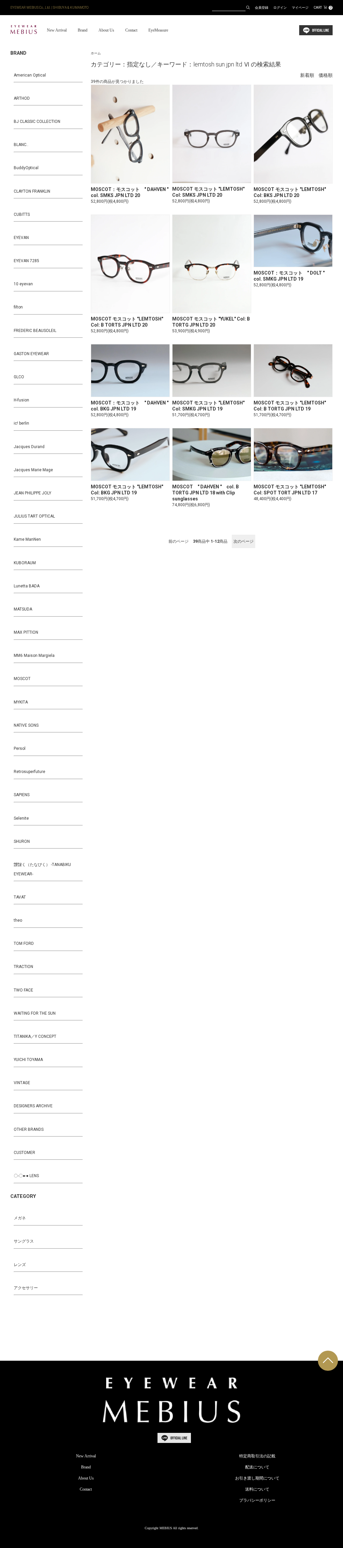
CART (323, 7)
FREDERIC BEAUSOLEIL (35, 330)
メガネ (20, 1218)
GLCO (19, 377)
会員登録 (261, 7)
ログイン (280, 7)
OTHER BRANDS (29, 1129)
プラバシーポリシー (257, 1500)
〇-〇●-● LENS (26, 1175)
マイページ (300, 7)
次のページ (243, 541)
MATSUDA (23, 609)
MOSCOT (22, 678)
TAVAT (20, 897)
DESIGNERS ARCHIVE (33, 1106)
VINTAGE (22, 1082)
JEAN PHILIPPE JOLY (32, 493)
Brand (82, 30)
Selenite (21, 818)
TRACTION (23, 966)
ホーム (96, 53)
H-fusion (21, 400)
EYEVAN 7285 (26, 260)
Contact (131, 30)
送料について (257, 1489)
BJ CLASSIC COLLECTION (37, 121)
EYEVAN (21, 237)
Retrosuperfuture (29, 771)
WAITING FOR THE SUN (35, 1013)
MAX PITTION (26, 632)
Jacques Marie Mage (33, 470)
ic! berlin (21, 423)
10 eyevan (23, 284)
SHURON (22, 841)
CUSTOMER (24, 1152)
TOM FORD (24, 943)
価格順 (326, 75)
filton (18, 307)
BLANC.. (21, 144)
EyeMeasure (158, 30)
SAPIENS (21, 794)
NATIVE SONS (26, 725)
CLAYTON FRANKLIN (32, 191)
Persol (19, 748)
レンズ (20, 1264)
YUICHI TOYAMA (28, 1059)
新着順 (307, 75)
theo (18, 920)
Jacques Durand (29, 446)
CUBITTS (22, 214)
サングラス (24, 1241)
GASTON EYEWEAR (31, 353)
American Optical (30, 75)
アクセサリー (26, 1288)
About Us (106, 30)
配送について (257, 1467)
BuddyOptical (26, 167)
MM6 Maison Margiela (34, 655)
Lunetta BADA (27, 586)
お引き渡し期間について (257, 1478)
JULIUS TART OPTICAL (34, 516)
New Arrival (57, 30)
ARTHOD (22, 98)
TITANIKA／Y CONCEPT (35, 1036)
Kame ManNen (27, 539)
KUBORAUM (25, 563)
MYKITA (21, 702)
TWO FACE (23, 990)
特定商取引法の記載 (257, 1456)
